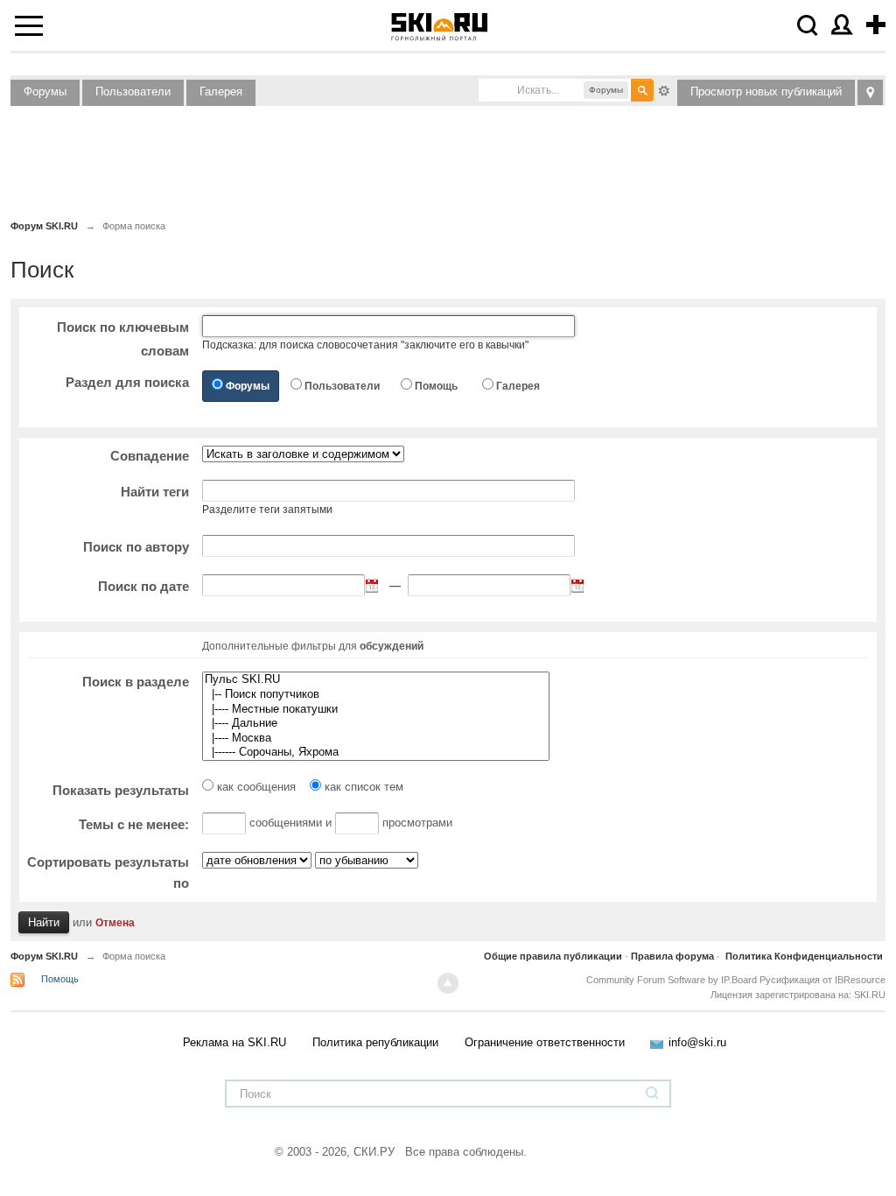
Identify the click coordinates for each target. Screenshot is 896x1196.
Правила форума (672, 956)
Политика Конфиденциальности (804, 956)
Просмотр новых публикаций (766, 91)
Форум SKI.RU (44, 956)
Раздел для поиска (127, 382)
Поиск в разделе (135, 681)
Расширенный (664, 89)
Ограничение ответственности (545, 1042)
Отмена (115, 922)
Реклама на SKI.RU (234, 1042)
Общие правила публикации (553, 956)
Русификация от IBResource (821, 979)
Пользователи (133, 91)
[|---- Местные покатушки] (376, 709)
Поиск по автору (136, 546)
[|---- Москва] (376, 738)
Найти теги (155, 491)
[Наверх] (448, 983)
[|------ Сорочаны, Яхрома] (376, 752)
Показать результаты (120, 790)
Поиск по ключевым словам (123, 339)
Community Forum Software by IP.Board (671, 979)
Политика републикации (375, 1042)
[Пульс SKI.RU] (376, 679)
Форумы (45, 91)
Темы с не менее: (134, 824)
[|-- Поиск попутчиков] (376, 694)
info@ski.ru (697, 1042)
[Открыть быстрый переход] (870, 92)
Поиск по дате (143, 586)
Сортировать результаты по (108, 872)
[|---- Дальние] (376, 723)
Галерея (221, 91)
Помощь (436, 386)
